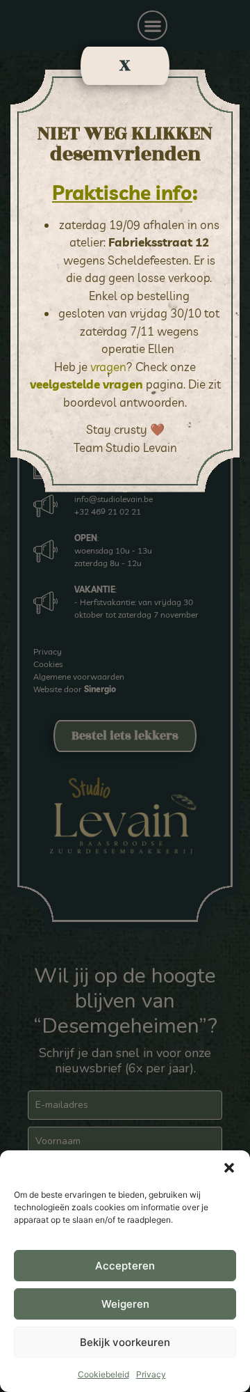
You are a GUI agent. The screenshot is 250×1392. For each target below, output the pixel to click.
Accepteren (125, 1265)
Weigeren (125, 1304)
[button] (229, 1168)
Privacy (151, 1374)
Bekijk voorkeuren (125, 1342)
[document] (125, 696)
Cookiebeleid (103, 1374)
